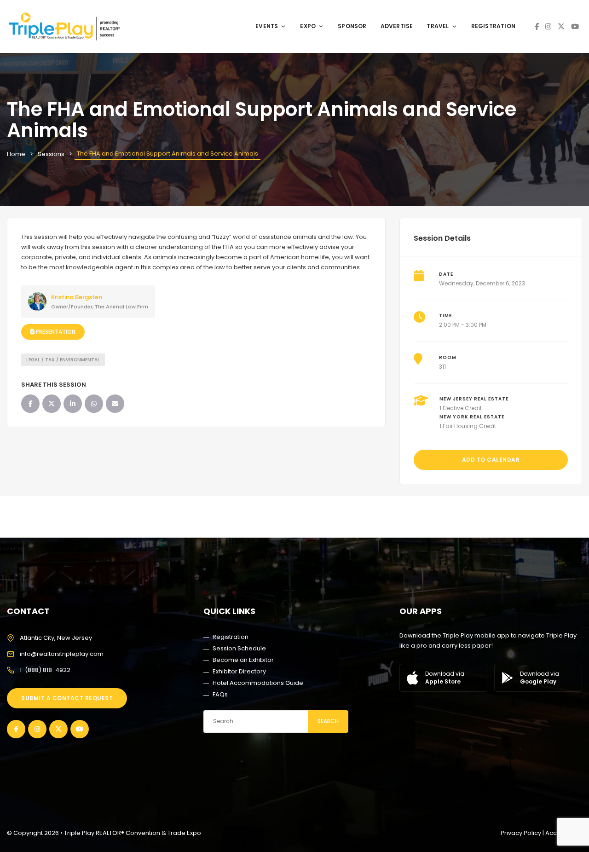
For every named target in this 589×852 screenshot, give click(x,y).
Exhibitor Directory (239, 671)
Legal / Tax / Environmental (63, 360)
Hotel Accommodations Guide (258, 682)
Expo (308, 26)
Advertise (397, 26)
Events (266, 26)
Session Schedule (239, 648)
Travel (438, 26)
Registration (493, 26)
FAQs (220, 694)
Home (16, 154)
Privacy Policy (521, 833)
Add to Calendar (491, 460)
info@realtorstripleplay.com (62, 653)
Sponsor (352, 26)
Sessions (51, 154)
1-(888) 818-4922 (45, 670)
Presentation (55, 332)
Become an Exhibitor (243, 659)
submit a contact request (67, 698)
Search (328, 721)
